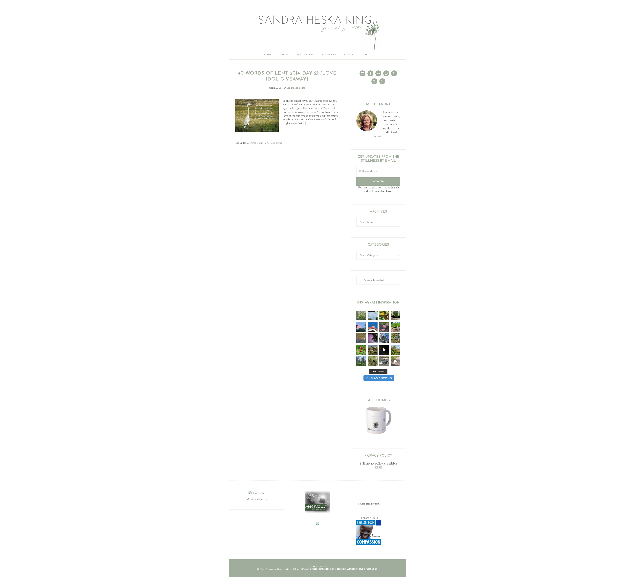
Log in (375, 569)
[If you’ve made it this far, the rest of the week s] (384, 361)
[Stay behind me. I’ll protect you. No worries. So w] (395, 361)
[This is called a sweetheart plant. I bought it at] (395, 315)
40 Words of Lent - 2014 (258, 143)
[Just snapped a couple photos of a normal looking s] (373, 338)
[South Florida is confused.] (395, 350)
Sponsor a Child (369, 517)
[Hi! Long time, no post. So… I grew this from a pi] (395, 327)
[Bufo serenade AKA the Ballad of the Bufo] (384, 350)
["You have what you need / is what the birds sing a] (373, 361)
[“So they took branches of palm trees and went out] (384, 338)
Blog (273, 143)
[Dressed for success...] (395, 338)
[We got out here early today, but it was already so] (361, 338)
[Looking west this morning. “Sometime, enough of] (361, 327)
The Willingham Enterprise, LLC (314, 569)
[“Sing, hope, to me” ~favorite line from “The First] (361, 350)
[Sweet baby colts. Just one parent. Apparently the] (373, 350)
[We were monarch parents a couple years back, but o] (384, 315)
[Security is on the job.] (373, 327)
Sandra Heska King (317, 30)
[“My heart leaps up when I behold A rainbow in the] (373, 315)
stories (279, 143)
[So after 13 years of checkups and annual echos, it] (384, 327)
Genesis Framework (346, 569)
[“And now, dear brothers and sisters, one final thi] (361, 315)
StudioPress (365, 569)
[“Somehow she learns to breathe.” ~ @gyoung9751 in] (361, 361)
